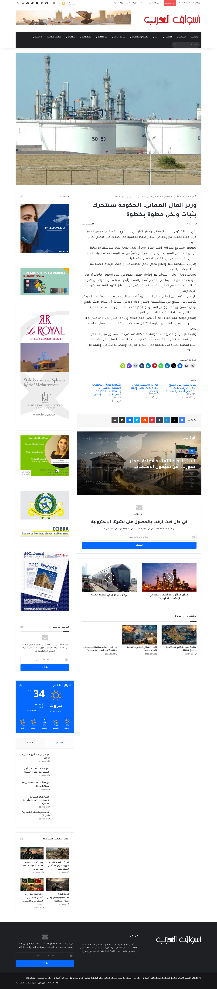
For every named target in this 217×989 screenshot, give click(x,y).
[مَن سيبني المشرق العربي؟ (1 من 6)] (60, 817)
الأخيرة (30, 743)
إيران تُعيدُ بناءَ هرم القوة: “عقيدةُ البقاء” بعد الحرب (33, 866)
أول (191, 451)
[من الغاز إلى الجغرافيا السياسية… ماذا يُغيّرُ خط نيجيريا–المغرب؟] (99, 635)
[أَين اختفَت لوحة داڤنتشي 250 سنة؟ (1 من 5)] (60, 787)
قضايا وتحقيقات (140, 37)
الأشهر (59, 743)
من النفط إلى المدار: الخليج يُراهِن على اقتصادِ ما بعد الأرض (137, 3)
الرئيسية (194, 37)
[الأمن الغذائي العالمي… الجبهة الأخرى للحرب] (139, 635)
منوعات (72, 37)
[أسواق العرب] (172, 20)
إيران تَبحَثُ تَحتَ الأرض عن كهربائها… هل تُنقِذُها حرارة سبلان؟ (167, 464)
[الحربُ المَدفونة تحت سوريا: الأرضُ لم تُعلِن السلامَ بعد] (57, 853)
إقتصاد (168, 37)
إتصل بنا (20, 983)
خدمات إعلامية (54, 37)
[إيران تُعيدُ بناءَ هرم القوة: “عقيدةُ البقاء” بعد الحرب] (32, 853)
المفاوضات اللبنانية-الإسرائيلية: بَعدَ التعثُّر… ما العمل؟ (36, 800)
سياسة (182, 37)
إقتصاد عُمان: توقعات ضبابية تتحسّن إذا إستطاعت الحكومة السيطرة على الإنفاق (106, 390)
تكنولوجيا (87, 37)
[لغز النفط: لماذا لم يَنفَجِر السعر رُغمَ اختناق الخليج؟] (60, 773)
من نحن (41, 983)
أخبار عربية (173, 197)
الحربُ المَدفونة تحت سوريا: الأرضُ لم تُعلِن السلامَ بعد (58, 866)
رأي (156, 37)
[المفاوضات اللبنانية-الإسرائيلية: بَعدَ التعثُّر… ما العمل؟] (60, 802)
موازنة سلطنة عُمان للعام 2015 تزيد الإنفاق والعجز (144, 388)
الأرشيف (38, 37)
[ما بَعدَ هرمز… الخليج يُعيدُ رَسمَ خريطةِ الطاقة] (179, 635)
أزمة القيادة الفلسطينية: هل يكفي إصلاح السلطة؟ (58, 897)
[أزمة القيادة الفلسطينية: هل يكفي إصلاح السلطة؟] (57, 884)
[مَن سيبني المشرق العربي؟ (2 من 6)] (60, 759)
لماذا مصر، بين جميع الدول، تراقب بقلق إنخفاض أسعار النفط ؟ (181, 388)
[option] (139, 463)
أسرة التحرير (31, 983)
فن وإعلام (103, 37)
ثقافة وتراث (119, 37)
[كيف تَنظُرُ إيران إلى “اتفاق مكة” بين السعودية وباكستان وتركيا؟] (32, 884)
